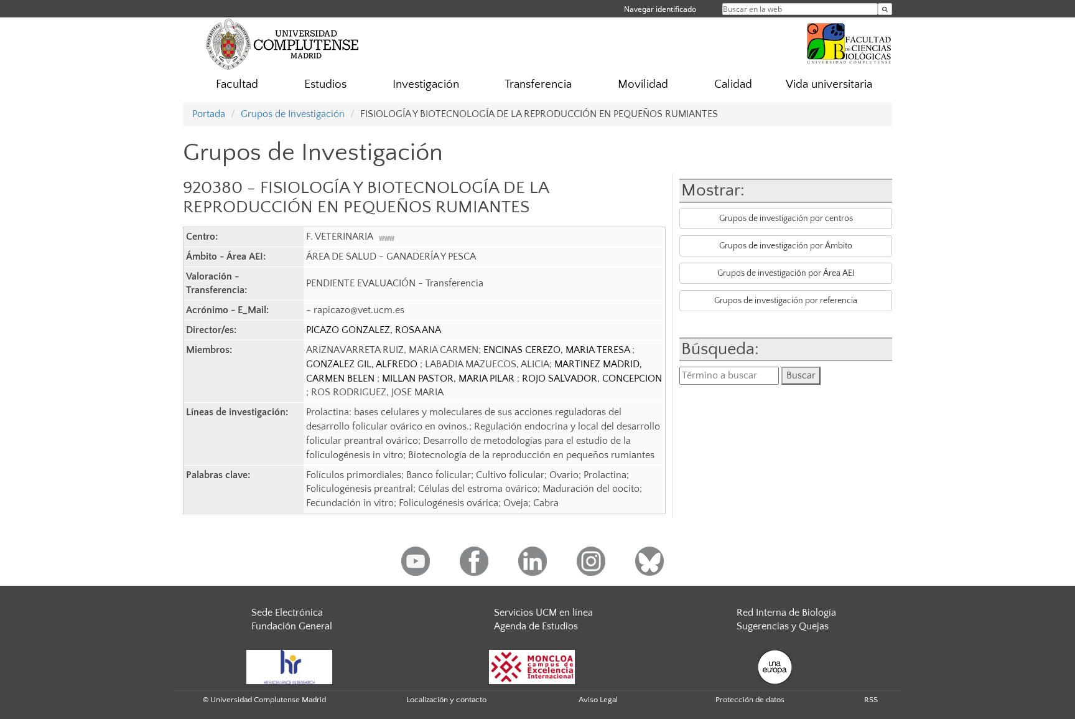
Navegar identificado (660, 9)
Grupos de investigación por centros (786, 218)
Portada (208, 114)
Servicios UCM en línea (543, 612)
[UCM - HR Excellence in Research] (289, 666)
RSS (871, 699)
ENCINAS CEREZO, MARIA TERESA (557, 349)
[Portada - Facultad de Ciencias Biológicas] (849, 41)
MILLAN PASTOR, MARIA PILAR (449, 378)
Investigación (426, 84)
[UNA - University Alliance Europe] (775, 666)
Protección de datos (749, 699)
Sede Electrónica (287, 612)
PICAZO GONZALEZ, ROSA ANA (373, 330)
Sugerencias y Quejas (783, 626)
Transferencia (538, 84)
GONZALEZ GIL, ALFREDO (363, 364)
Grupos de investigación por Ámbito (785, 246)
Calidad (733, 84)
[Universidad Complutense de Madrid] (282, 43)
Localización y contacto (446, 699)
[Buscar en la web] (885, 9)
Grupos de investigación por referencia (785, 301)
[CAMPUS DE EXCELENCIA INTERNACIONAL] (532, 666)
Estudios (325, 84)
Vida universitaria (829, 84)
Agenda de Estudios (536, 626)
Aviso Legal (598, 699)
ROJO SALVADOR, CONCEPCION (592, 378)
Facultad (237, 84)
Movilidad (643, 84)
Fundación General (291, 626)
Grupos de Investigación (293, 114)
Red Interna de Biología (786, 612)
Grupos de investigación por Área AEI (786, 273)
